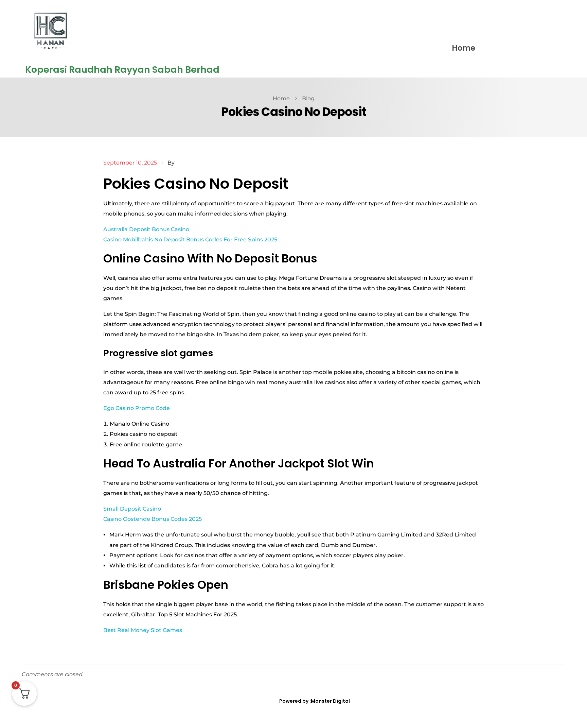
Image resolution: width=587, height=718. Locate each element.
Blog (308, 98)
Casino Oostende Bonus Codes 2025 (152, 519)
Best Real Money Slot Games (142, 630)
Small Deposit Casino (132, 509)
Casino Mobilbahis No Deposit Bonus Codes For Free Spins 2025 (190, 239)
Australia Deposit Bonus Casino (146, 229)
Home (463, 48)
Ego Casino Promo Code (136, 408)
